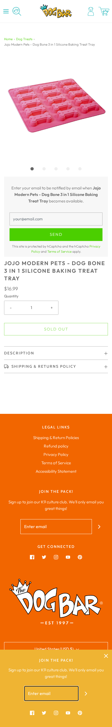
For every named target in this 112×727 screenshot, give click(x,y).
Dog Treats (24, 39)
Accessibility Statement (56, 471)
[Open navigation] (6, 11)
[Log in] (90, 11)
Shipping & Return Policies (56, 437)
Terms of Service (59, 251)
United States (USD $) (54, 649)
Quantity (11, 296)
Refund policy (56, 446)
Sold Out (56, 329)
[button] (56, 107)
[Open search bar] (17, 11)
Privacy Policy (56, 454)
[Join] (99, 526)
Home (8, 39)
